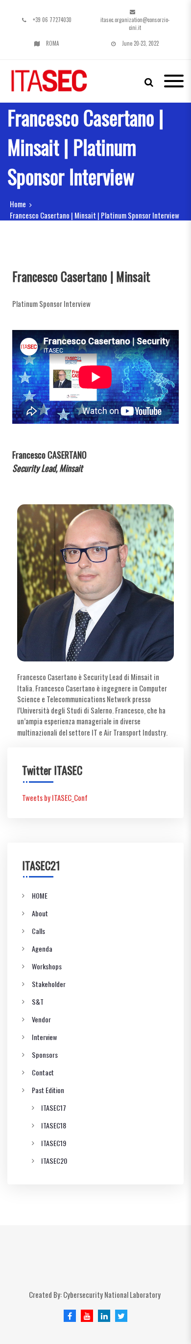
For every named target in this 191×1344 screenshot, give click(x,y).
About (40, 913)
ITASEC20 (54, 1160)
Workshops (47, 966)
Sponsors (45, 1054)
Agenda (42, 948)
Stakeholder (49, 984)
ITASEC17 (53, 1107)
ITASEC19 (53, 1143)
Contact (43, 1072)
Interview (44, 1037)
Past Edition (48, 1090)
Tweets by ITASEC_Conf (55, 797)
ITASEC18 (53, 1125)
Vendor (41, 1019)
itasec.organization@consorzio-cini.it (134, 24)
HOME (40, 895)
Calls (38, 931)
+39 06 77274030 (52, 20)
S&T (38, 1001)
